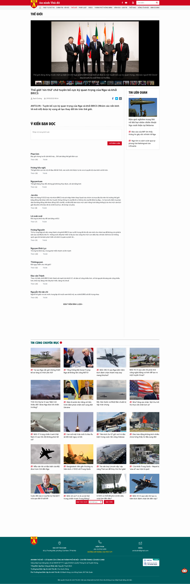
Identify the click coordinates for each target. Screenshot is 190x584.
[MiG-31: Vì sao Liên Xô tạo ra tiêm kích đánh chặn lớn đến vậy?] (144, 484)
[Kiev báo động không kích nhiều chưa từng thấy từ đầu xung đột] (144, 422)
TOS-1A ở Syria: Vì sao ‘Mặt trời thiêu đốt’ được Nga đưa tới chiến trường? (45, 404)
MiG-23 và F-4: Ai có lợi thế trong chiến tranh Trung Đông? (77, 497)
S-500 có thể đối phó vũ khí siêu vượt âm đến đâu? (110, 497)
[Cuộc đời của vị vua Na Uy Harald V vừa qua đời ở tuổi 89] (45, 484)
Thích (34, 160)
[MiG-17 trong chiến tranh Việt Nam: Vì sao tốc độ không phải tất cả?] (45, 422)
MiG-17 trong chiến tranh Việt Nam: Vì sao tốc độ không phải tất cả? (45, 437)
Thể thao (132, 8)
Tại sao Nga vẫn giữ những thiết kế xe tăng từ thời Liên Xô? (45, 371)
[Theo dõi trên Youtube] (126, 2)
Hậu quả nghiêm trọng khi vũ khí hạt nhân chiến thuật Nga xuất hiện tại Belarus (142, 122)
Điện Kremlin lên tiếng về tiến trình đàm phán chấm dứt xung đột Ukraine (78, 405)
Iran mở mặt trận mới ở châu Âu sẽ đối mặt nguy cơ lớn (78, 435)
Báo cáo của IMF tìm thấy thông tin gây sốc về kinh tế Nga (142, 133)
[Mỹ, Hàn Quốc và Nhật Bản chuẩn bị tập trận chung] (111, 390)
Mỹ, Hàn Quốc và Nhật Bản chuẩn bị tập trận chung (111, 403)
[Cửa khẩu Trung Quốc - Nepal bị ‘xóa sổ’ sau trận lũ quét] (144, 454)
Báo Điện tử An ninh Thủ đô (34, 4)
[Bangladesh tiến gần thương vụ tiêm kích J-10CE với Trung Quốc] (78, 454)
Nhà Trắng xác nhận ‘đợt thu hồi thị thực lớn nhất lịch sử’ (144, 403)
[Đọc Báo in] (134, 3)
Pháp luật (83, 8)
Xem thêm (109, 502)
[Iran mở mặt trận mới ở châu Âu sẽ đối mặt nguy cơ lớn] (78, 422)
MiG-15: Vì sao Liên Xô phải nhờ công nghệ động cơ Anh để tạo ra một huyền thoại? (144, 372)
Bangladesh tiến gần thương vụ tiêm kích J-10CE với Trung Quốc (78, 467)
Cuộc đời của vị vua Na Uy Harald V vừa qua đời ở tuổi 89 (45, 497)
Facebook (112, 98)
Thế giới (74, 8)
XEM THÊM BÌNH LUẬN (72, 304)
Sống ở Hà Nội (143, 8)
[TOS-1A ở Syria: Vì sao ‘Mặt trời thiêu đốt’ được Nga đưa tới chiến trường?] (45, 390)
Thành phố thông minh (103, 8)
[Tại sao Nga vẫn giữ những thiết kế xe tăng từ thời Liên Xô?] (45, 358)
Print (120, 98)
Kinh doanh (155, 8)
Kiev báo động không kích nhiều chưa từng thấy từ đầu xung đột (144, 435)
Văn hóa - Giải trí (120, 8)
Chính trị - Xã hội (62, 8)
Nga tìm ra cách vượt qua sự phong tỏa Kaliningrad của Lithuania (142, 143)
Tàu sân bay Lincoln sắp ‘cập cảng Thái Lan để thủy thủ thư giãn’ (111, 467)
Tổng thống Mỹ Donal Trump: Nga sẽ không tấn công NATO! (77, 371)
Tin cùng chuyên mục (45, 342)
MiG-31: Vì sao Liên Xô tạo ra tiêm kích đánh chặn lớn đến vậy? (143, 497)
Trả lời (45, 160)
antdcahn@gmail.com (140, 551)
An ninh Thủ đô (49, 2)
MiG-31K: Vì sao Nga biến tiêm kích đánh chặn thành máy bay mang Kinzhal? (111, 372)
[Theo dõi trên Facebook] (123, 2)
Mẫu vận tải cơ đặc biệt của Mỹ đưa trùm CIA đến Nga (45, 467)
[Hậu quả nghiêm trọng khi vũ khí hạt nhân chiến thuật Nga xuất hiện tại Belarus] (143, 107)
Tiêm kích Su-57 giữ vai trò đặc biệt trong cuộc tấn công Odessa (111, 435)
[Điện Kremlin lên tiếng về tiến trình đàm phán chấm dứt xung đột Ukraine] (78, 390)
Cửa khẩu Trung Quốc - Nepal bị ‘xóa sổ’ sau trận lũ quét (144, 467)
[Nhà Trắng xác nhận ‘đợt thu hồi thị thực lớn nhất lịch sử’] (144, 390)
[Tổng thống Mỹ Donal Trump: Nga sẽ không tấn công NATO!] (78, 358)
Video (90, 8)
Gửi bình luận (114, 143)
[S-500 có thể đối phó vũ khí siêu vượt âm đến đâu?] (111, 484)
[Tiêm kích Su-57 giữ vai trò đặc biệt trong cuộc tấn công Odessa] (111, 422)
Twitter (116, 98)
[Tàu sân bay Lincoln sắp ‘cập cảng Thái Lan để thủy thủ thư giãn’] (111, 454)
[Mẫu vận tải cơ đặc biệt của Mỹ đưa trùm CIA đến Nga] (45, 454)
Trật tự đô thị (48, 8)
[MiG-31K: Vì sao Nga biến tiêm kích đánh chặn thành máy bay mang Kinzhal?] (111, 358)
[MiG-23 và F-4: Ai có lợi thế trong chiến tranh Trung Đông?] (78, 484)
